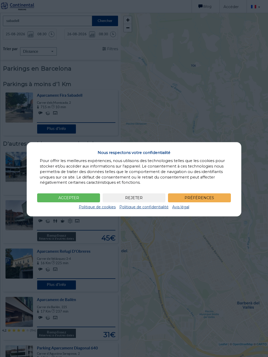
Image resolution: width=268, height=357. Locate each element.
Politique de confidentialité (144, 207)
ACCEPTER (68, 197)
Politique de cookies (97, 207)
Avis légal (180, 207)
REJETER (134, 197)
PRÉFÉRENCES (199, 197)
